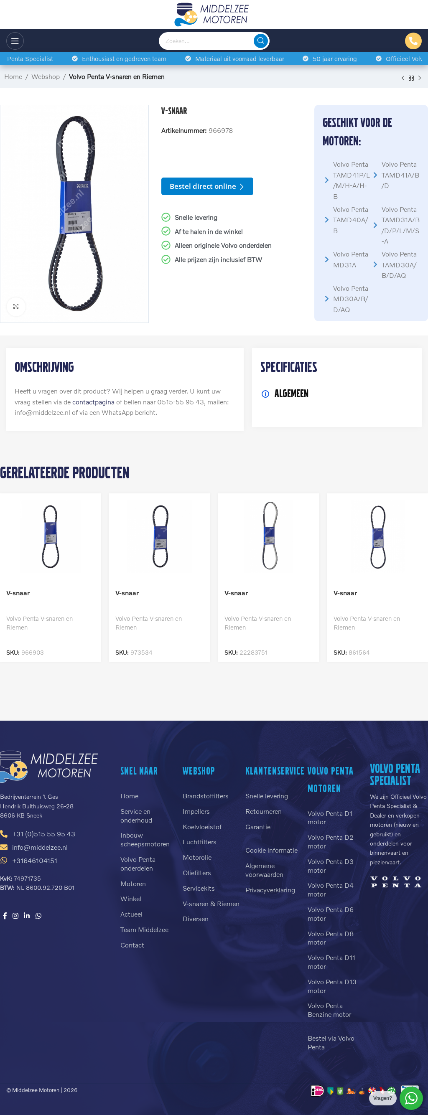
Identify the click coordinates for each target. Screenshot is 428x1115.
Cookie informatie (271, 850)
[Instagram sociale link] (15, 915)
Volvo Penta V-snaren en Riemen (117, 76)
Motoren (133, 883)
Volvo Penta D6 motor (331, 913)
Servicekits (199, 888)
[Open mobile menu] (15, 41)
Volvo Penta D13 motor (332, 986)
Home (13, 76)
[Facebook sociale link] (5, 915)
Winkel (130, 898)
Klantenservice (275, 770)
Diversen (196, 918)
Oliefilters (197, 872)
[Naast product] (419, 78)
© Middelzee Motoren (32, 1090)
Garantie (257, 827)
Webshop (45, 76)
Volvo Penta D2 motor (331, 841)
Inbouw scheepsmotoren (145, 839)
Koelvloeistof (202, 827)
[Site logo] (214, 14)
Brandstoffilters (206, 796)
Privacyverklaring (270, 890)
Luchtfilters (200, 842)
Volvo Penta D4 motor (331, 889)
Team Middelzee (144, 929)
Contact (132, 945)
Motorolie (197, 857)
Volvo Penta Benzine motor (329, 1009)
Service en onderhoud (136, 815)
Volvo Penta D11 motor (331, 961)
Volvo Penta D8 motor (331, 938)
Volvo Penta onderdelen (137, 863)
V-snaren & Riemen (211, 903)
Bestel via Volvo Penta (331, 1042)
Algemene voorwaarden (264, 869)
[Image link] (396, 880)
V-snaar (18, 593)
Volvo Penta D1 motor (330, 817)
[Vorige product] (403, 78)
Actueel (131, 914)
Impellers (196, 811)
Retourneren (263, 811)
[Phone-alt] (413, 41)
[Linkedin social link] (27, 915)
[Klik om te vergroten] (16, 306)
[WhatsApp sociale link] (38, 915)
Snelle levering (266, 796)
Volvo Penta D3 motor (331, 865)
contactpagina (93, 402)
